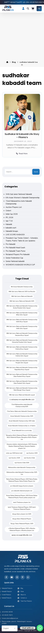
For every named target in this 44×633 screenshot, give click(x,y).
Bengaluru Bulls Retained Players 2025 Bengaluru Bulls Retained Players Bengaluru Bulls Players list (22, 437)
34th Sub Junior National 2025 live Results (21, 291)
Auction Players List (14, 207)
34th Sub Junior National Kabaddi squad (22, 395)
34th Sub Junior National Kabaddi (19, 194)
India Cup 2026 (12, 214)
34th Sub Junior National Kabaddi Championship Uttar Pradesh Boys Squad (21, 375)
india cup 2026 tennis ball (14, 453)
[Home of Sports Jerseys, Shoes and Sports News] (8, 8)
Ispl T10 (9, 221)
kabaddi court (11, 227)
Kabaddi (9, 224)
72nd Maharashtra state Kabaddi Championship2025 (21, 405)
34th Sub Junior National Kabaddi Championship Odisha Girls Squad (21, 355)
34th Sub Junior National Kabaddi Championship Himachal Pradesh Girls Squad (21, 341)
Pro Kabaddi (10, 244)
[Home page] (7, 62)
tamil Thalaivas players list (21, 502)
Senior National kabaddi (15, 261)
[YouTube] (12, 577)
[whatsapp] (28, 577)
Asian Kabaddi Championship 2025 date (22, 421)
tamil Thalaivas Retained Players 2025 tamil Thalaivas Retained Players (22, 508)
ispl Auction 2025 (32, 453)
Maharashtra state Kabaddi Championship (21, 467)
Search (36, 172)
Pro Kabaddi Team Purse (15, 251)
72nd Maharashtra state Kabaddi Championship (19, 202)
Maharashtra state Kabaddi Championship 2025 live (22, 473)
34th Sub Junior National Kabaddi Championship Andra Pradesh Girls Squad (21, 307)
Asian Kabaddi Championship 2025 (21, 416)
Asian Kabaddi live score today (22, 430)
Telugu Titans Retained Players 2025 (21, 523)
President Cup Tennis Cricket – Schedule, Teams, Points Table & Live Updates (22, 239)
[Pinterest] (22, 577)
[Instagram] (17, 577)
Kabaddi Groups (12, 231)
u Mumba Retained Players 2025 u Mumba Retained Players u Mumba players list (21, 529)
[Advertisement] (22, 37)
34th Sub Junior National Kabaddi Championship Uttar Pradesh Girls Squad (21, 382)
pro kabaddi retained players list (21, 491)
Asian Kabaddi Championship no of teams (21, 426)
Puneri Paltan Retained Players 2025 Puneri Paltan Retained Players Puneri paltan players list (21, 496)
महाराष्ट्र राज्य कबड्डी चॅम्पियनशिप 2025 (22, 535)
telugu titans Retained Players (21, 519)
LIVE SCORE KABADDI (15, 234)
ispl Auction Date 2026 (22, 463)
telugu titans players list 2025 (21, 514)
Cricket (8, 210)
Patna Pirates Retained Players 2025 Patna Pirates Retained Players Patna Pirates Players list (21, 480)
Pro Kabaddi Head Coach (15, 247)
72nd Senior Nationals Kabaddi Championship (22, 411)
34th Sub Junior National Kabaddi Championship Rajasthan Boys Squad (21, 368)
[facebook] (6, 577)
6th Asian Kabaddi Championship (22, 287)
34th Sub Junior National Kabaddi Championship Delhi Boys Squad (21, 321)
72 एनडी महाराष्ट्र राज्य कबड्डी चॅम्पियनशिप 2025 (21, 400)
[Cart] (32, 8)
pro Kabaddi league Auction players (21, 486)
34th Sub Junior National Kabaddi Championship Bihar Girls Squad (21, 314)
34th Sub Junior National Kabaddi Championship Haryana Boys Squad (21, 334)
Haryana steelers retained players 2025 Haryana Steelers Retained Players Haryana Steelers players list (22, 446)
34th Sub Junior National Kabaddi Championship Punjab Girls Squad (21, 362)
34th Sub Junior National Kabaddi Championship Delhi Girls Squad (21, 327)
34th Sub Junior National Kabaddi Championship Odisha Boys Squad (21, 348)
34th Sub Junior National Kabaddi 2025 (21, 301)
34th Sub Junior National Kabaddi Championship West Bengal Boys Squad (21, 389)
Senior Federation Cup (14, 258)
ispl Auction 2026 (14, 458)
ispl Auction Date (29, 458)
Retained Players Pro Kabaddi (17, 254)
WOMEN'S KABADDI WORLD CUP (20, 264)
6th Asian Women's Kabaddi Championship (22, 197)
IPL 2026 (9, 217)
